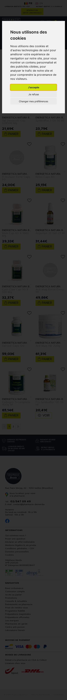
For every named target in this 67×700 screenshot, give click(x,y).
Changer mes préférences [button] (33, 101)
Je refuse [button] (33, 94)
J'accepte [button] (33, 87)
